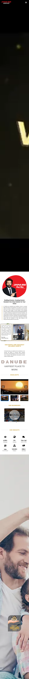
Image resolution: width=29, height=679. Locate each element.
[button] (5, 415)
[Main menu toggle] (26, 2)
